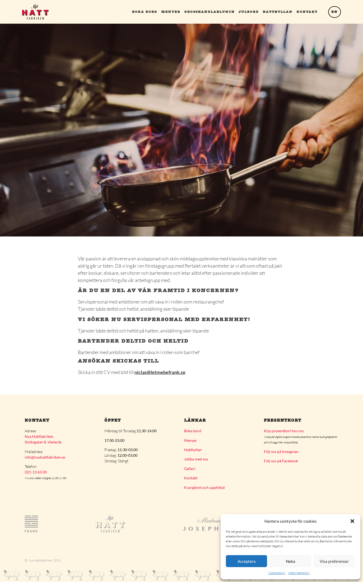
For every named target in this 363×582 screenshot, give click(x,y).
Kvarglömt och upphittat (204, 487)
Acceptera (247, 561)
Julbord (249, 12)
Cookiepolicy (276, 573)
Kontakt (307, 12)
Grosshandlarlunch (209, 12)
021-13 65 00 (36, 472)
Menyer (170, 12)
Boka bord (144, 12)
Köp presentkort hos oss (284, 431)
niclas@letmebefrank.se (159, 372)
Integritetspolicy (299, 573)
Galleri (189, 468)
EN (334, 12)
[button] (352, 521)
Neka (290, 561)
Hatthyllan (278, 12)
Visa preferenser (334, 561)
